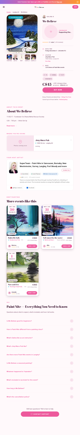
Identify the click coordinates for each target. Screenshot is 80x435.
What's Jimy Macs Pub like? (17, 346)
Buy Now (58, 90)
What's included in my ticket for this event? (22, 380)
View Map (48, 61)
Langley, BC (16, 12)
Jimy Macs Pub (50, 57)
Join (75, 7)
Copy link (32, 50)
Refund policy (63, 99)
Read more (11, 126)
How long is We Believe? (15, 388)
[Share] (23, 50)
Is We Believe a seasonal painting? (19, 363)
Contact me (66, 170)
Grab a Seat (32, 246)
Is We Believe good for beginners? (19, 321)
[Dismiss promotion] (77, 2)
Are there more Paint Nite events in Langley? (23, 355)
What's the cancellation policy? (18, 397)
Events (9, 12)
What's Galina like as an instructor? (20, 338)
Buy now (59, 2)
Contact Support (41, 414)
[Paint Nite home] (39, 7)
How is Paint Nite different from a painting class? (25, 329)
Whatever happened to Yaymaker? (19, 371)
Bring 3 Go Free (66, 97)
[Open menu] (4, 7)
